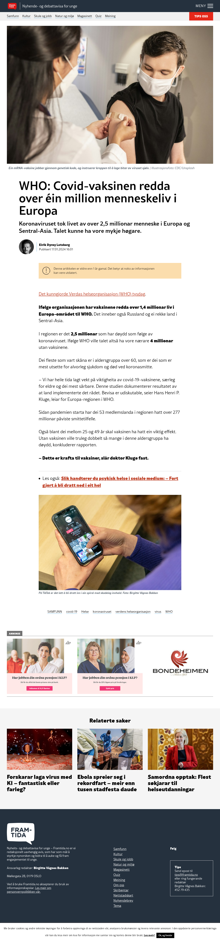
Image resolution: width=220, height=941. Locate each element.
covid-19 (71, 612)
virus (158, 612)
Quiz (98, 16)
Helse (85, 612)
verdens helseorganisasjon (133, 612)
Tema (117, 905)
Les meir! (149, 935)
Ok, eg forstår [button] (165, 935)
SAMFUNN (54, 612)
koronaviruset (102, 612)
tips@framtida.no (186, 874)
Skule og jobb (43, 16)
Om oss (118, 885)
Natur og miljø (64, 16)
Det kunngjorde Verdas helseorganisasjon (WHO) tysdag (92, 294)
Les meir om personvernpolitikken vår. (29, 890)
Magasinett (84, 16)
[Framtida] (13, 6)
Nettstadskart (123, 895)
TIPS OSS (201, 16)
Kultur (26, 16)
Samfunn (13, 16)
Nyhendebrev (123, 900)
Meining (110, 16)
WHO (169, 612)
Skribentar (121, 890)
